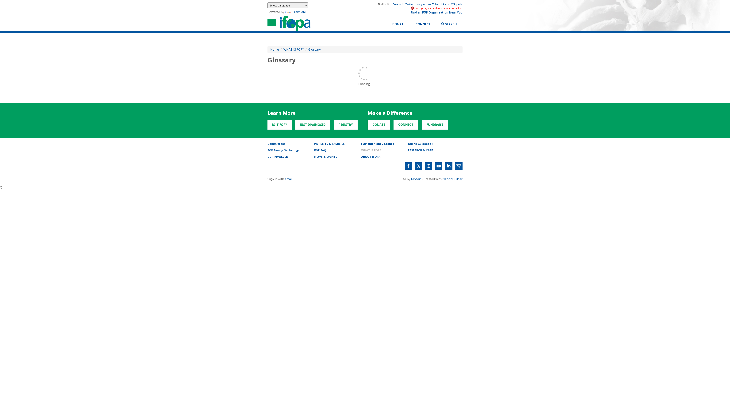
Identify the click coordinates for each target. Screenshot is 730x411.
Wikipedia (457, 4)
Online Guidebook (420, 144)
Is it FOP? (279, 125)
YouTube (433, 4)
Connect (423, 24)
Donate (398, 24)
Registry (346, 125)
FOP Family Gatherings (283, 150)
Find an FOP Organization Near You (437, 12)
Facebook (398, 4)
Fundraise (435, 125)
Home (274, 49)
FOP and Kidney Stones (377, 144)
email (288, 179)
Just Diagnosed (312, 125)
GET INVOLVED (277, 157)
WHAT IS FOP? (293, 49)
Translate (299, 12)
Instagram (420, 4)
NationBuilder (452, 179)
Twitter (409, 4)
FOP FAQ (320, 150)
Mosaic (416, 179)
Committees (276, 144)
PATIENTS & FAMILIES (329, 144)
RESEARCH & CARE (420, 150)
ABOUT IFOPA (370, 157)
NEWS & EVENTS (325, 157)
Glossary (314, 49)
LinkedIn (445, 4)
